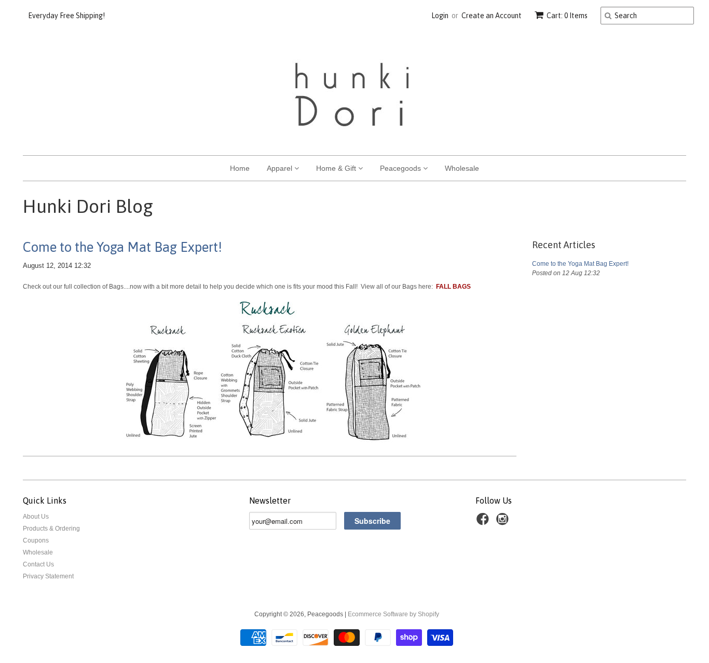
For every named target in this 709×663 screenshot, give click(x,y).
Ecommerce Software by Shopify (393, 614)
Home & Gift (337, 168)
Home (240, 168)
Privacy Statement (48, 576)
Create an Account (491, 15)
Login (439, 15)
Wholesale (462, 168)
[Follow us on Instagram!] (504, 522)
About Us (36, 516)
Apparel (280, 168)
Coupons (36, 540)
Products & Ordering (51, 528)
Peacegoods (401, 168)
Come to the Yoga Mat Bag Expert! (122, 247)
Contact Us (38, 564)
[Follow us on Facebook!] (484, 522)
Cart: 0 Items (567, 15)
